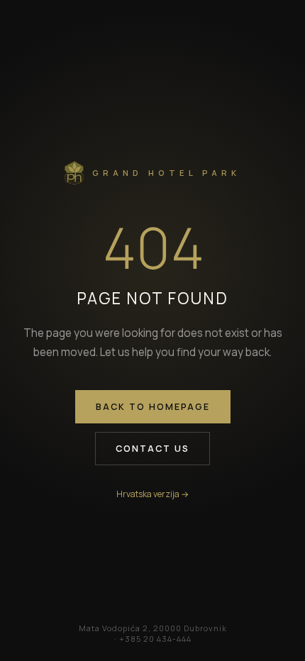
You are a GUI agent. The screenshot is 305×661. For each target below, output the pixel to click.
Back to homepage (153, 407)
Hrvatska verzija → (152, 494)
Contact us (152, 449)
